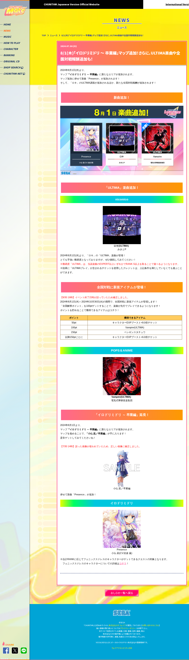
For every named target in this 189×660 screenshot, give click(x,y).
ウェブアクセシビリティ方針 (121, 648)
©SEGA (122, 613)
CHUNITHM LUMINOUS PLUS (15, 12)
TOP (44, 35)
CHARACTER (10, 49)
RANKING (8, 55)
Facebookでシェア (6, 650)
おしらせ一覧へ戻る (122, 593)
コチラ (122, 563)
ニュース (54, 35)
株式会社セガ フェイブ (117, 625)
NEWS (6, 30)
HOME (7, 24)
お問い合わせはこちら (150, 625)
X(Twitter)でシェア (15, 650)
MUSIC (7, 36)
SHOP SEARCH (12, 67)
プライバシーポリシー (128, 628)
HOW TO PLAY (11, 43)
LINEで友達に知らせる (23, 650)
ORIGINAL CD (11, 61)
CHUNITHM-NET (13, 73)
